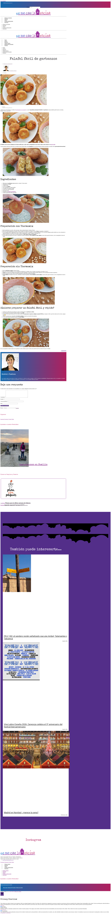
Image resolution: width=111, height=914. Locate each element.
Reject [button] (13, 891)
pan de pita (53, 144)
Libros (4, 26)
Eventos (6, 45)
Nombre (2, 399)
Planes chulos (5, 50)
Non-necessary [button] (3, 909)
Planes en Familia (6, 24)
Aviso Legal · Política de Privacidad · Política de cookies (13, 887)
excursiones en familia (33, 464)
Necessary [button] (2, 905)
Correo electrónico (4, 401)
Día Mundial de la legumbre (21, 109)
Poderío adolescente (7, 27)
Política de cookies (17, 891)
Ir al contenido (3, 0)
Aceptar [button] (10, 891)
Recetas (4, 25)
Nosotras (6, 22)
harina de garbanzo (12, 191)
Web (1, 403)
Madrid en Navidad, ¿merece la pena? (21, 812)
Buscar (28, 7)
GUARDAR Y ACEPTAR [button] (5, 912)
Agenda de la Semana (7, 51)
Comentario (2, 397)
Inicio (4, 47)
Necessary (4, 906)
